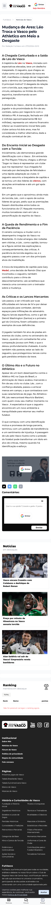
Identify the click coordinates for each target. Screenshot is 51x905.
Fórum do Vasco (9, 750)
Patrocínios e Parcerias (12, 830)
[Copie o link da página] (21, 486)
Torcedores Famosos (36, 854)
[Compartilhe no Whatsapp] (15, 486)
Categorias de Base (10, 836)
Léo (20, 63)
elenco (37, 181)
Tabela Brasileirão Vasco (12, 779)
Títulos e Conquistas (36, 804)
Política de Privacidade (17, 895)
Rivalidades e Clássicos (37, 815)
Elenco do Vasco (9, 787)
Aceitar (44, 892)
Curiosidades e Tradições (12, 825)
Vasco (29, 63)
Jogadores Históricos (11, 810)
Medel (5, 270)
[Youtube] (32, 724)
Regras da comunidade (12, 758)
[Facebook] (46, 724)
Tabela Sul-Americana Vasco (14, 783)
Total (6, 695)
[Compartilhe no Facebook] (10, 486)
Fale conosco (8, 762)
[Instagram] (39, 724)
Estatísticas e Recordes (37, 825)
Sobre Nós (6, 741)
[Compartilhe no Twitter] (4, 486)
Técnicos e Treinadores (37, 810)
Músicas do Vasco (9, 791)
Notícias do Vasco (10, 745)
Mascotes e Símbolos (36, 821)
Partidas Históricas (10, 821)
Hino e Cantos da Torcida (13, 840)
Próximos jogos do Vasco (13, 775)
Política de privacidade (12, 754)
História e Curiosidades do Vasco (21, 800)
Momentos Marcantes (36, 836)
